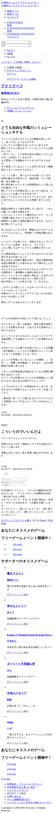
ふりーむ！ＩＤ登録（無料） (16, 62)
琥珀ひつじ (13, 580)
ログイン (36, 62)
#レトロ (11, 56)
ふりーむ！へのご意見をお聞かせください (29, 802)
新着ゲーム (13, 11)
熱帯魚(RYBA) (10, 93)
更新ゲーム (13, 14)
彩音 (9, 699)
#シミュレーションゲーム (20, 108)
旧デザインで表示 (16, 793)
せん (9, 670)
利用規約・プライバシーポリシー (24, 784)
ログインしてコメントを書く (16, 520)
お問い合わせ (14, 796)
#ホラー (11, 50)
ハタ (9, 728)
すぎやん (11, 641)
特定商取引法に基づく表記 (21, 787)
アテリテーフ (12, 86)
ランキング (13, 17)
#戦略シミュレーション (19, 111)
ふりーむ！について (17, 790)
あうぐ (10, 612)
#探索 (10, 53)
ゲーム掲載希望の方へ (19, 799)
